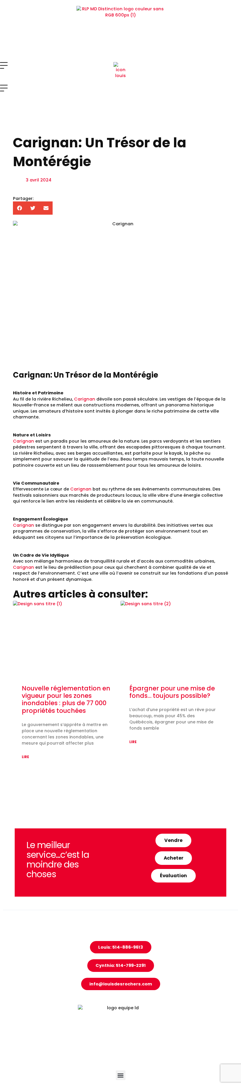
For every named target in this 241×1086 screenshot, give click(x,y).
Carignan (84, 399)
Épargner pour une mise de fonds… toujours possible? (172, 692)
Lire (25, 756)
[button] (19, 208)
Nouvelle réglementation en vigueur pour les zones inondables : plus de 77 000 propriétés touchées (66, 699)
